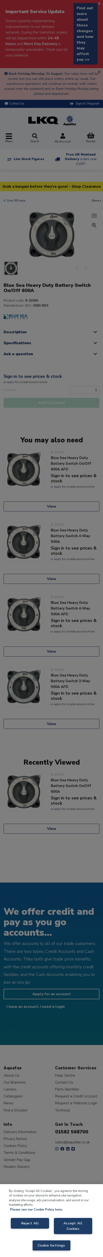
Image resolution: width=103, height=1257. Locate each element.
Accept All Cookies (73, 1226)
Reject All (30, 1223)
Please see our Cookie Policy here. (36, 1209)
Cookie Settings (51, 1245)
